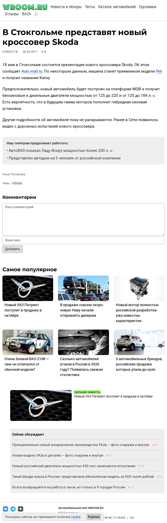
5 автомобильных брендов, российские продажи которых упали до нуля (139, 364)
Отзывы (12, 13)
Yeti (159, 71)
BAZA (26, 13)
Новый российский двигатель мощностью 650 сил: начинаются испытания (73, 466)
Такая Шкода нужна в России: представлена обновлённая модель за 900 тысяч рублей (83, 476)
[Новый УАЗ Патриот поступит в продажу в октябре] (27, 288)
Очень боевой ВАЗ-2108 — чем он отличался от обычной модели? (26, 364)
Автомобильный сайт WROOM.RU (80, 508)
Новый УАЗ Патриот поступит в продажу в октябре (23, 310)
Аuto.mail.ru (31, 71)
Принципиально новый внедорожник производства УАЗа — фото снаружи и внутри (80, 445)
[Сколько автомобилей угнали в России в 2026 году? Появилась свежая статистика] (83, 342)
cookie (75, 517)
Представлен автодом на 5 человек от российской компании (65, 158)
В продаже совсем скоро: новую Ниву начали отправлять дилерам (82, 310)
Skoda (17, 183)
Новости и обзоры (66, 6)
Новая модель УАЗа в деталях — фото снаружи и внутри (57, 455)
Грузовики (147, 6)
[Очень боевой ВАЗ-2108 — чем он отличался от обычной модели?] (27, 342)
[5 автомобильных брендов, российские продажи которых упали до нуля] (139, 342)
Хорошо (94, 517)
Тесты (90, 6)
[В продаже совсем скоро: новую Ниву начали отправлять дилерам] (83, 288)
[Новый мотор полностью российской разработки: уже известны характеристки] (139, 288)
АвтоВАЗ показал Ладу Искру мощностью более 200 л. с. (61, 150)
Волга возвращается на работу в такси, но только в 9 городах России (68, 487)
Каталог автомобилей (117, 6)
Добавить (12, 249)
